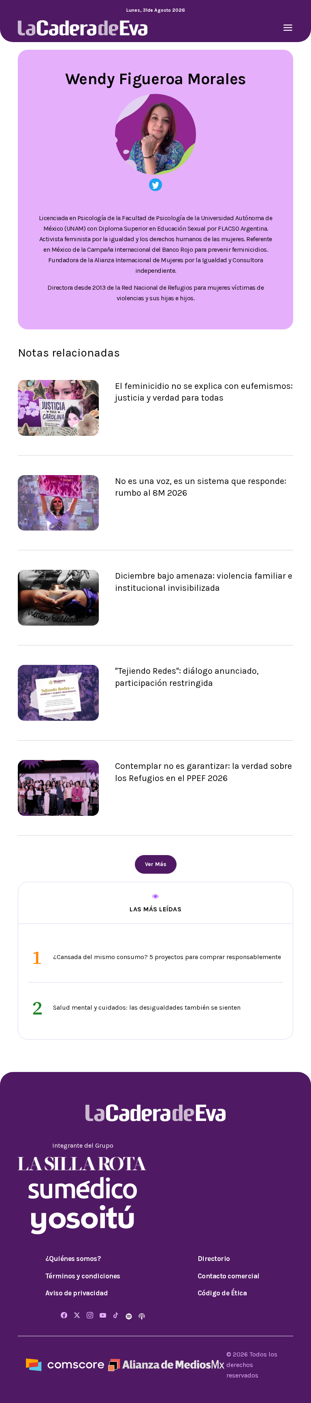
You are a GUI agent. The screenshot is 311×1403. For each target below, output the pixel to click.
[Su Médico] (82, 1187)
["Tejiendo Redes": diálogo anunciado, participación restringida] (58, 692)
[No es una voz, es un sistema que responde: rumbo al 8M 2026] (58, 502)
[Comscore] (65, 1364)
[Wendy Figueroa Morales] (155, 184)
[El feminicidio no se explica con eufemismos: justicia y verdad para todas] (58, 407)
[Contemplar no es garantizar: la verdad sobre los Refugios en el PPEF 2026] (58, 787)
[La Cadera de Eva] (82, 27)
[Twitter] (77, 1316)
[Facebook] (64, 1316)
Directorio (214, 1258)
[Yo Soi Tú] (82, 1219)
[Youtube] (103, 1316)
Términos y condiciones (82, 1276)
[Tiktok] (116, 1316)
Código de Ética (222, 1293)
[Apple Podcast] (141, 1316)
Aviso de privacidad (76, 1293)
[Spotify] (130, 1316)
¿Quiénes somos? (73, 1258)
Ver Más (155, 864)
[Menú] (288, 28)
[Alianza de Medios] (165, 1364)
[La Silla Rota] (82, 1163)
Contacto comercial (229, 1276)
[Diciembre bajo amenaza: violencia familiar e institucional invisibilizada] (58, 597)
